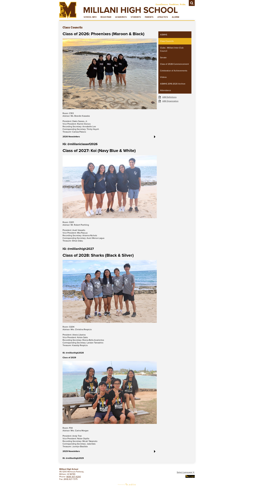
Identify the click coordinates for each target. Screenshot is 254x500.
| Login (192, 476)
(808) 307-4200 (73, 476)
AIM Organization (170, 101)
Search (192, 3)
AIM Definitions (169, 97)
